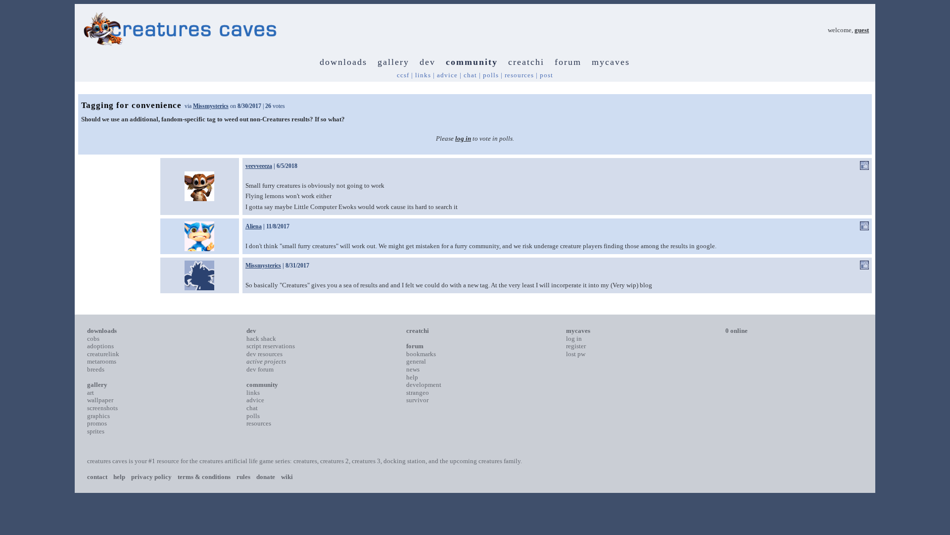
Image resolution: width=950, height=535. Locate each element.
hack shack (261, 338)
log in (463, 138)
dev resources (264, 354)
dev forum (260, 369)
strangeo (417, 392)
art (90, 392)
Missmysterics (211, 106)
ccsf (403, 75)
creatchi (526, 62)
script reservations (270, 346)
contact (97, 477)
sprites (95, 431)
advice (447, 75)
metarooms (101, 361)
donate (265, 477)
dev (427, 62)
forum (568, 62)
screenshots (102, 408)
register (576, 346)
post (546, 75)
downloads (343, 62)
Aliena (253, 226)
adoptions (100, 346)
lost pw (575, 354)
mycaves (611, 62)
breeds (95, 369)
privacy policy (151, 477)
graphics (98, 416)
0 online (736, 330)
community (472, 62)
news (413, 369)
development (423, 384)
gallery (393, 62)
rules (243, 477)
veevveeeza (258, 165)
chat (470, 75)
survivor (417, 400)
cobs (93, 338)
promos (97, 423)
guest (862, 30)
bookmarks (421, 354)
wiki (287, 477)
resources (519, 75)
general (416, 361)
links (423, 75)
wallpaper (100, 400)
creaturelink (103, 354)
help (412, 377)
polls (491, 75)
